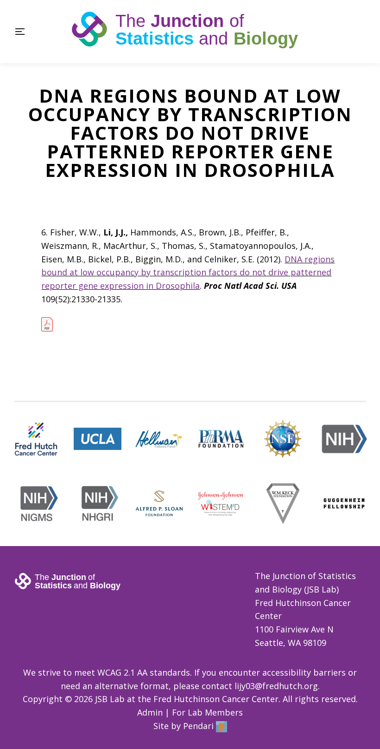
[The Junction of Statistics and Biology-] (190, 31)
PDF (47, 326)
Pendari (199, 725)
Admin (150, 712)
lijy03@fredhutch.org (276, 685)
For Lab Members (207, 712)
